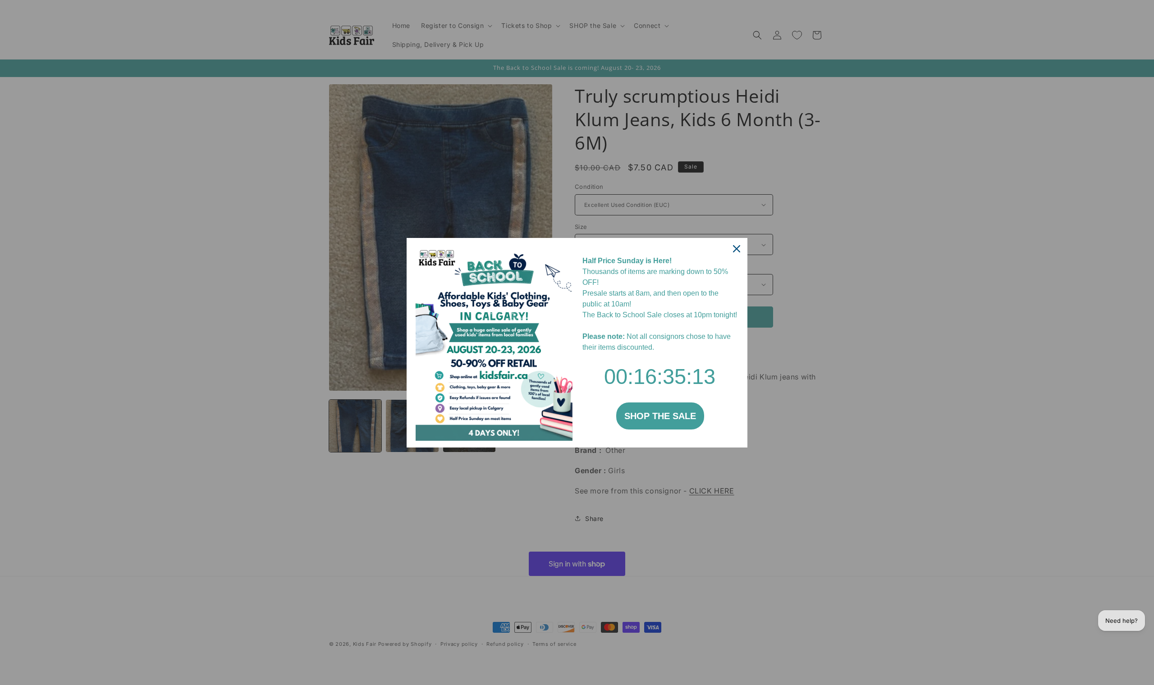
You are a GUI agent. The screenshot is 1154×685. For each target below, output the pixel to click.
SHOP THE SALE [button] (660, 416)
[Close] (736, 249)
